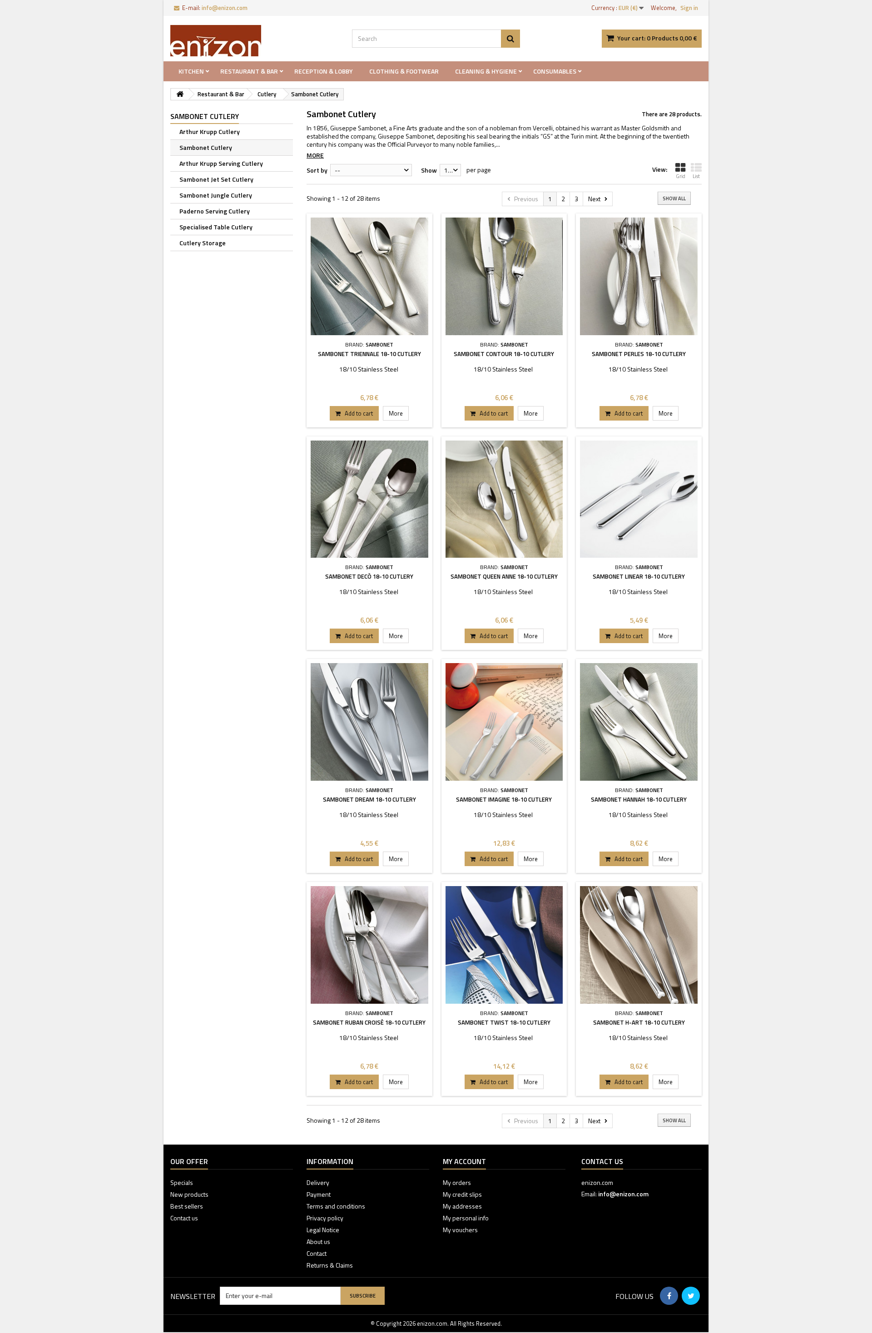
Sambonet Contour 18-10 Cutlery (504, 353)
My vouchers (460, 1229)
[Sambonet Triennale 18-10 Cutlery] (369, 276)
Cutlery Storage (202, 243)
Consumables (554, 71)
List (696, 176)
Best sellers (186, 1206)
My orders (457, 1182)
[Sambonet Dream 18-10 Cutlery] (369, 722)
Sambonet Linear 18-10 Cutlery (639, 576)
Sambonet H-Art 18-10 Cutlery (639, 1022)
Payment (319, 1194)
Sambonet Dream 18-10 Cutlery (369, 799)
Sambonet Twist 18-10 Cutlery (504, 1022)
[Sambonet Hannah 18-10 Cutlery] (639, 722)
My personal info (466, 1218)
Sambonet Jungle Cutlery (215, 195)
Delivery (318, 1182)
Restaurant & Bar (249, 71)
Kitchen (191, 71)
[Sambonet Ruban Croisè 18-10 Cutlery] (369, 945)
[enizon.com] (254, 40)
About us (318, 1241)
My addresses (462, 1206)
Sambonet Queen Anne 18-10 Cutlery (504, 576)
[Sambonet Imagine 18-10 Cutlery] (504, 722)
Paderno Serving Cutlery (214, 211)
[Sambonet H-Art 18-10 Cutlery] (639, 945)
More (315, 155)
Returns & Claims (330, 1265)
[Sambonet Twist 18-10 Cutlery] (504, 945)
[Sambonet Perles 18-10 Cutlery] (639, 276)
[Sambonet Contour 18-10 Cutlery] (504, 276)
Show (429, 170)
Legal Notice (323, 1229)
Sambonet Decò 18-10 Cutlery (369, 576)
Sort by (317, 170)
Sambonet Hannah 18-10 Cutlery (639, 799)
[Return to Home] (179, 94)
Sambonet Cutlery (205, 147)
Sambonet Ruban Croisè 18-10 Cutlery (369, 1022)
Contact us (184, 1218)
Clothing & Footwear (404, 71)
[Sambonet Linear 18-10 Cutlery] (639, 499)
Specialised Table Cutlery (216, 227)
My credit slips (462, 1194)
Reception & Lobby (323, 71)
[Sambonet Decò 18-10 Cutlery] (369, 499)
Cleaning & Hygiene (486, 71)
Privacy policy (325, 1218)
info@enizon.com (623, 1194)
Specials (181, 1182)
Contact (317, 1253)
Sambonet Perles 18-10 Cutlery (639, 353)
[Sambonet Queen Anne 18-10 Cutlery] (504, 499)
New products (189, 1194)
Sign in (689, 7)
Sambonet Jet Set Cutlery (216, 179)
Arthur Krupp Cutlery (209, 131)
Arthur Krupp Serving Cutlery (221, 163)
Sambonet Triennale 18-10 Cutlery (369, 353)
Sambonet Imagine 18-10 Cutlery (504, 799)
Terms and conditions (336, 1206)
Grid (680, 176)
